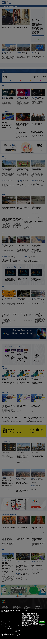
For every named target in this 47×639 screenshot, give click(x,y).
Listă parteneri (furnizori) (26, 626)
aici (9, 630)
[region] (23, 624)
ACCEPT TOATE (42, 621)
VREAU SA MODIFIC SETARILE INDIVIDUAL (41, 625)
